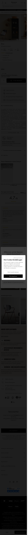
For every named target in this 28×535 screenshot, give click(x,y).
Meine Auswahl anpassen (13, 272)
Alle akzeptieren (13, 276)
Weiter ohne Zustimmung (18, 257)
